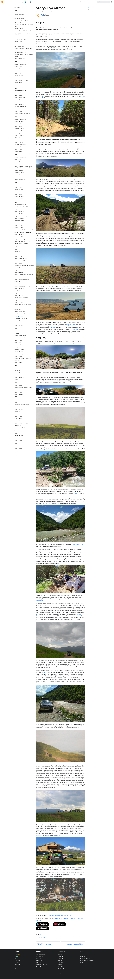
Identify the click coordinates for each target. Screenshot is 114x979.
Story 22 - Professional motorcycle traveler (24, 229)
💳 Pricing (20, 2)
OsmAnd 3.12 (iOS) (19, 236)
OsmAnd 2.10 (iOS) (19, 354)
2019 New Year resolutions (20, 331)
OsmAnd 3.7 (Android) (19, 227)
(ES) (79, 918)
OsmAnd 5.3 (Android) (19, 44)
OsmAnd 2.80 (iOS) (19, 295)
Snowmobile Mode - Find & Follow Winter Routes (24, 55)
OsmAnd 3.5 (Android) (19, 263)
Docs (11, 2)
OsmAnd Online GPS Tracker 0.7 (22, 279)
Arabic (59, 971)
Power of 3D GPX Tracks (20, 97)
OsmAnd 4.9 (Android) (19, 95)
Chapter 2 (90, 9)
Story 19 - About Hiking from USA (22, 241)
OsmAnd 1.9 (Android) (19, 435)
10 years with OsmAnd (19, 220)
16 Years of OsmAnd (19, 28)
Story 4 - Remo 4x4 (19, 309)
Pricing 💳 (17, 954)
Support (82, 962)
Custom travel (18, 344)
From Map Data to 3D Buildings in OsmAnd (24, 30)
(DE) (74, 918)
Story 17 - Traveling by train (21, 258)
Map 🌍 (16, 956)
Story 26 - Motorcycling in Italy (21, 206)
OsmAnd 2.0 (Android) (19, 420)
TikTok (53, 915)
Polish (59, 964)
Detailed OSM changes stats (21, 335)
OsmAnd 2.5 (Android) (19, 385)
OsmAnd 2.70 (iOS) (19, 302)
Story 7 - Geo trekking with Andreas (22, 300)
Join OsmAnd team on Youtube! (21, 430)
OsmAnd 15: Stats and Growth (21, 80)
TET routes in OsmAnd (19, 128)
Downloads (17, 964)
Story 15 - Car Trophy (19, 267)
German (60, 958)
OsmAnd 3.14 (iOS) (19, 225)
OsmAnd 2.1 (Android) (19, 416)
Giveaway (17, 333)
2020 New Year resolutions (20, 254)
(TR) (42, 920)
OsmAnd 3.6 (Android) (19, 234)
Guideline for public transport (21, 318)
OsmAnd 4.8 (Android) (19, 104)
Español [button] (84, 2)
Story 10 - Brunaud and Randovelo (22, 286)
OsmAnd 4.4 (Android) (19, 149)
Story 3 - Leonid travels (20, 311)
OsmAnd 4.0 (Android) (19, 192)
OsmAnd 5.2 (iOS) (18, 66)
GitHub (90, 2)
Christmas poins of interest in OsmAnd (23, 387)
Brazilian (60, 969)
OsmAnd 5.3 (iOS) (18, 41)
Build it (16, 966)
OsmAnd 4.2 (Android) (19, 174)
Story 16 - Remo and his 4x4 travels (22, 260)
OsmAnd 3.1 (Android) (19, 340)
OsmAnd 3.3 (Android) (19, 320)
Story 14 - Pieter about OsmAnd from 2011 (24, 270)
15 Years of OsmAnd (19, 71)
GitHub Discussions (41, 954)
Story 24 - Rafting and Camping (21, 216)
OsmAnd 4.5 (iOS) (18, 126)
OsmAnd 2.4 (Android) (19, 392)
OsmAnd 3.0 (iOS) (18, 277)
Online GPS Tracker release (21, 337)
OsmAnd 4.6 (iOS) (18, 123)
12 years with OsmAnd (19, 172)
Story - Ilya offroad (19, 316)
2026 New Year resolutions (20, 64)
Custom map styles (19, 140)
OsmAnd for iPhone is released (21, 423)
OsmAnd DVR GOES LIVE (20, 427)
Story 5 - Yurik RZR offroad (20, 307)
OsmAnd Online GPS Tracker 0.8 (22, 243)
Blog (15, 2)
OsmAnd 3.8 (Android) (19, 211)
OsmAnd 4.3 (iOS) (18, 159)
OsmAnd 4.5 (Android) (19, 135)
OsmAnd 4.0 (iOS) (18, 194)
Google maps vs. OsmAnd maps (22, 404)
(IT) (69, 918)
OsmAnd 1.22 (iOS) (19, 409)
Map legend (17, 962)
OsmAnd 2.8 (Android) (19, 372)
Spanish (60, 966)
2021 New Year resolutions (20, 204)
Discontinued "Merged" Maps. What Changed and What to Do (23, 17)
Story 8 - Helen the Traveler (21, 293)
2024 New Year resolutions (20, 119)
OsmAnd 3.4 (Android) (19, 288)
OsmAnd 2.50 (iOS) (19, 325)
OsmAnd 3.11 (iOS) (19, 251)
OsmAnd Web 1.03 (19, 37)
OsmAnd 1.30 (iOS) (19, 379)
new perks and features (77, 544)
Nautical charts (18, 425)
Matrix (38, 966)
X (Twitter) (57, 915)
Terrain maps (17, 133)
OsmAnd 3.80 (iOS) (19, 213)
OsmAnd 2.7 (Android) (19, 375)
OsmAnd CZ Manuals (85, 958)
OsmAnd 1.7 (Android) (19, 440)
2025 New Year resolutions (20, 90)
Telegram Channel (40, 964)
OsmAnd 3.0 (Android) (19, 351)
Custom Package (18, 223)
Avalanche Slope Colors (20, 58)
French (59, 956)
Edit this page (41, 937)
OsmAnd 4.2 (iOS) (18, 177)
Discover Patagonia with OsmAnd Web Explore (23, 49)
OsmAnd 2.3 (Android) (19, 399)
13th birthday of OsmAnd (20, 144)
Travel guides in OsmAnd (20, 347)
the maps (53, 327)
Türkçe (59, 973)
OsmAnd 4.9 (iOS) (18, 92)
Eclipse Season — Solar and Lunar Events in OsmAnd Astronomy (24, 13)
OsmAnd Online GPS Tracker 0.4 (22, 323)
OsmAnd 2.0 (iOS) (18, 368)
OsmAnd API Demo (19, 394)
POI (40, 677)
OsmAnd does (39, 600)
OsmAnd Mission (18, 342)
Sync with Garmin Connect (20, 39)
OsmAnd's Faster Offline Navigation (22, 78)
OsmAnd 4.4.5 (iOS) (19, 142)
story (41, 934)
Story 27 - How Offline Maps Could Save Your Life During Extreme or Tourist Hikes (24, 167)
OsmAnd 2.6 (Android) (19, 377)
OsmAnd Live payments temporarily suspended (22, 359)
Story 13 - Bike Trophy (19, 272)
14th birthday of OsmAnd (20, 106)
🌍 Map (26, 2)
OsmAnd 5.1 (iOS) (18, 73)
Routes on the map (19, 170)
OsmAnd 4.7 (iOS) (18, 109)
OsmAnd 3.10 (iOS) (19, 256)
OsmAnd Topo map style (20, 389)
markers (44, 672)
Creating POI (39, 98)
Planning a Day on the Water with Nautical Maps (24, 25)
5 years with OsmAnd (19, 414)
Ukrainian (60, 962)
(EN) (67, 918)
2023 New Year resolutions (20, 157)
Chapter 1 (90, 7)
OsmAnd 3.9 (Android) (19, 196)
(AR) (40, 920)
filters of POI (74, 765)
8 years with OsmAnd (19, 349)
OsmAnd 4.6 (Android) (19, 121)
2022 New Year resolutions (20, 185)
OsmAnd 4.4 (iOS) (18, 147)
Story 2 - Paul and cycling (20, 313)
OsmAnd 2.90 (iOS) (19, 281)
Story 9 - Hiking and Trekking (21, 290)
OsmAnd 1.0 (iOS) (18, 418)
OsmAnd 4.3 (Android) (19, 161)
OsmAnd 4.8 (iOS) (18, 102)
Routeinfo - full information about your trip (24, 265)
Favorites (82, 96)
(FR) (72, 918)
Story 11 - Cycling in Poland (21, 283)
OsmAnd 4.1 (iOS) (18, 187)
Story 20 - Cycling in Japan (20, 239)
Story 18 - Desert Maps (20, 246)
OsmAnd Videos (18, 362)
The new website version (20, 179)
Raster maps (17, 137)
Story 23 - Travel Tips (19, 218)
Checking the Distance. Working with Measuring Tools (23, 21)
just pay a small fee (70, 324)
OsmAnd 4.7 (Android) (19, 111)
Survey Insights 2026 (19, 46)
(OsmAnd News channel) (59, 918)
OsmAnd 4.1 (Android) (19, 189)
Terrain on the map (19, 151)
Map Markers (17, 370)
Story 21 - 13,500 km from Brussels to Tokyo (24, 232)
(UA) (77, 918)
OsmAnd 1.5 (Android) (19, 446)
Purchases (17, 960)
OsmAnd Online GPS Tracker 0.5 (22, 297)
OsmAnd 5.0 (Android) (19, 85)
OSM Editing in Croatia (20, 164)
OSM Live (17, 396)
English (60, 954)
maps (76, 493)
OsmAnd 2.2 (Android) (19, 407)
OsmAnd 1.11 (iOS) (19, 411)
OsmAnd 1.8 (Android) (19, 438)
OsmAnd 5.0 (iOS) (18, 82)
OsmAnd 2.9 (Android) (19, 356)
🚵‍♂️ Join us (32, 2)
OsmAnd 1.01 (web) (19, 99)
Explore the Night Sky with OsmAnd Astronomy (22, 34)
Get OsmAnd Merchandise (86, 960)
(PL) (37, 920)
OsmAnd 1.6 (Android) (19, 448)
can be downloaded (74, 329)
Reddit (62, 915)
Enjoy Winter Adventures (20, 52)
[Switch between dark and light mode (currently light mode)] (112, 2)
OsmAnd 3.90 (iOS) (19, 199)
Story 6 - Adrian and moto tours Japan (23, 304)
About (16, 971)
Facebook (48, 915)
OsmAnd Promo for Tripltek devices (22, 113)
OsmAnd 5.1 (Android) (19, 75)
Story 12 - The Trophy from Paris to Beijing (24, 274)
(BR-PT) (82, 918)
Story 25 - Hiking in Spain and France (23, 209)
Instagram (69, 915)
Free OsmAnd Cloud (19, 130)
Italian (59, 960)
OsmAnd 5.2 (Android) (19, 68)
